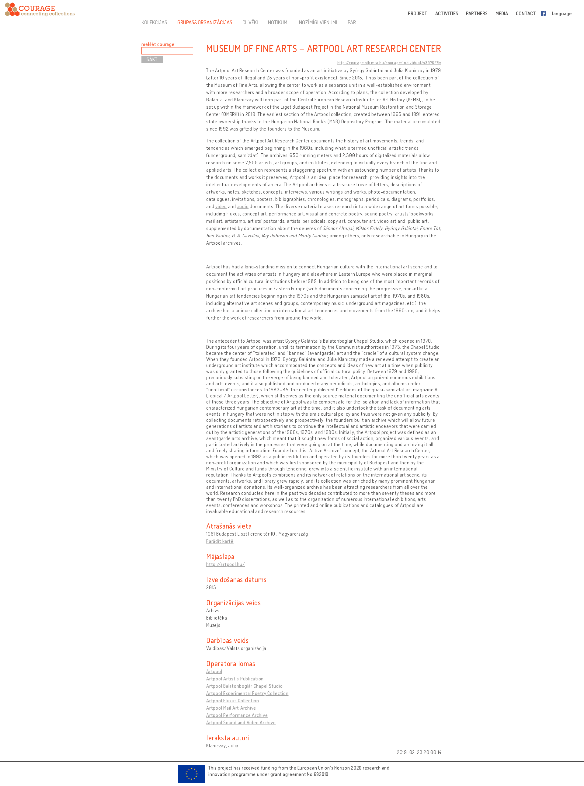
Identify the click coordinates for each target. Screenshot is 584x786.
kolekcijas (154, 22)
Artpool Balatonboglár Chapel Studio (244, 686)
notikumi (278, 22)
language (562, 13)
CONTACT (526, 13)
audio (243, 206)
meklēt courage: (158, 44)
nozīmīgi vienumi (318, 22)
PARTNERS (477, 13)
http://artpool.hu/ (225, 564)
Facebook (544, 13)
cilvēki (250, 22)
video (221, 206)
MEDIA (501, 13)
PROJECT (417, 13)
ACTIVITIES (446, 13)
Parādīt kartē (220, 541)
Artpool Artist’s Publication (235, 679)
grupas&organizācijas (204, 22)
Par (352, 22)
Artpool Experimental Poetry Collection (247, 693)
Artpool (214, 671)
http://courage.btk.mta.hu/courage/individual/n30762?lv (389, 62)
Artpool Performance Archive (237, 715)
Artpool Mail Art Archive (231, 708)
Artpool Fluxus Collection (232, 700)
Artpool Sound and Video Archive (241, 722)
